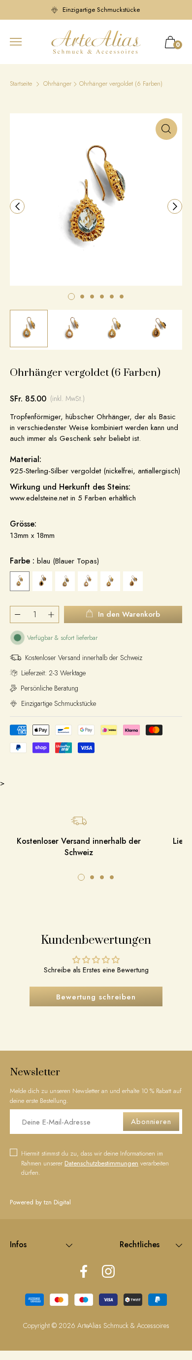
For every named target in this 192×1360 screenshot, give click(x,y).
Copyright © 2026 (50, 1325)
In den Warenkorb (129, 614)
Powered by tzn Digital (40, 1202)
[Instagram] (108, 1272)
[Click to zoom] (166, 129)
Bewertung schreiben (96, 997)
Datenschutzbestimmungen (101, 1163)
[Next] (174, 206)
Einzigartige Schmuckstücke (101, 9)
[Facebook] (83, 1272)
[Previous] (17, 206)
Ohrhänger (57, 83)
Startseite (21, 83)
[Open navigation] (16, 42)
